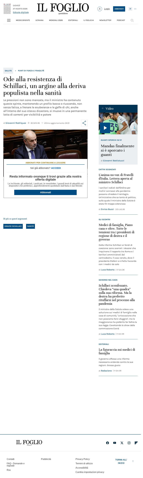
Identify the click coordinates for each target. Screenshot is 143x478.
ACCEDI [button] (56, 168)
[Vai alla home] (63, 8)
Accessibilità (82, 468)
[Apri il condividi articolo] (84, 123)
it (130, 9)
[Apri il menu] (9, 20)
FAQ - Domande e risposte (16, 464)
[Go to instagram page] (129, 442)
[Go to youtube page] (114, 442)
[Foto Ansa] (118, 123)
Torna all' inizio (121, 461)
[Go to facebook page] (107, 442)
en (135, 9)
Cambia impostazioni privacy (90, 472)
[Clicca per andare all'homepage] (29, 443)
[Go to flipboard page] (136, 442)
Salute (8, 71)
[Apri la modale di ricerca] (132, 20)
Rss (9, 470)
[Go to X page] (122, 442)
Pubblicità (46, 459)
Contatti (10, 459)
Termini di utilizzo (84, 463)
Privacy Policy (83, 459)
